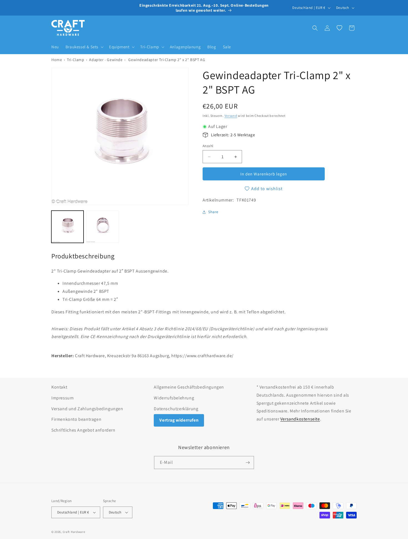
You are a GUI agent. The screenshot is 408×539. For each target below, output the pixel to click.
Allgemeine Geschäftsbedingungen (189, 387)
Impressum (62, 398)
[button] (84, 47)
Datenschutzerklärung (176, 409)
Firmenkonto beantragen (76, 419)
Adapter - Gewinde (105, 59)
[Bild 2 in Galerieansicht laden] (102, 227)
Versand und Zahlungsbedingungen (87, 409)
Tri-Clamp (75, 59)
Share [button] (213, 211)
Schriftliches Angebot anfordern (83, 430)
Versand (231, 116)
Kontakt (59, 387)
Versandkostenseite (300, 419)
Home (56, 59)
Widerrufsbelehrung (174, 398)
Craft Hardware (74, 532)
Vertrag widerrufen (178, 420)
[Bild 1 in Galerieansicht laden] (67, 227)
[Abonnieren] (247, 462)
